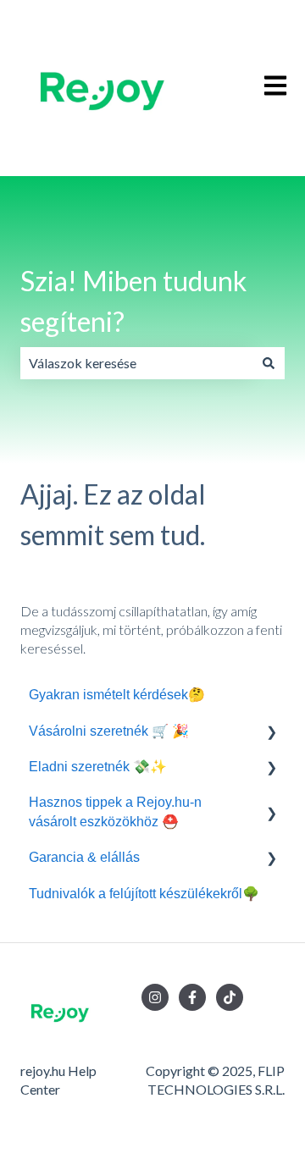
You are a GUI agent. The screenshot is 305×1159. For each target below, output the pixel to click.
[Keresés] (268, 363)
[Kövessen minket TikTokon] (229, 997)
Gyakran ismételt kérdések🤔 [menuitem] (117, 694)
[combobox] (136, 363)
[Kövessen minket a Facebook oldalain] (192, 997)
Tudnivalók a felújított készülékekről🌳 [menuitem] (144, 893)
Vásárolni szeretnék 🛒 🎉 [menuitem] (109, 731)
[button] (271, 732)
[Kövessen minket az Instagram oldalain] (155, 997)
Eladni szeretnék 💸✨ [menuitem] (98, 766)
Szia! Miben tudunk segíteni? (133, 301)
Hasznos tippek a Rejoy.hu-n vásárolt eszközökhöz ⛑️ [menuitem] (115, 811)
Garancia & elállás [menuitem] (84, 857)
